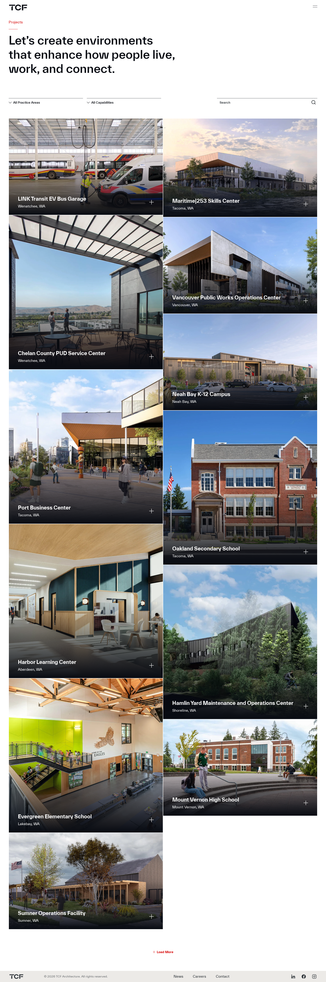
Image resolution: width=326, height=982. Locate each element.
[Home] (18, 7)
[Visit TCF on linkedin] (293, 976)
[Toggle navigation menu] (315, 6)
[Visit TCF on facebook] (303, 976)
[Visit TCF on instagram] (314, 976)
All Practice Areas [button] (26, 102)
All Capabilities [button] (102, 102)
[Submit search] (313, 102)
